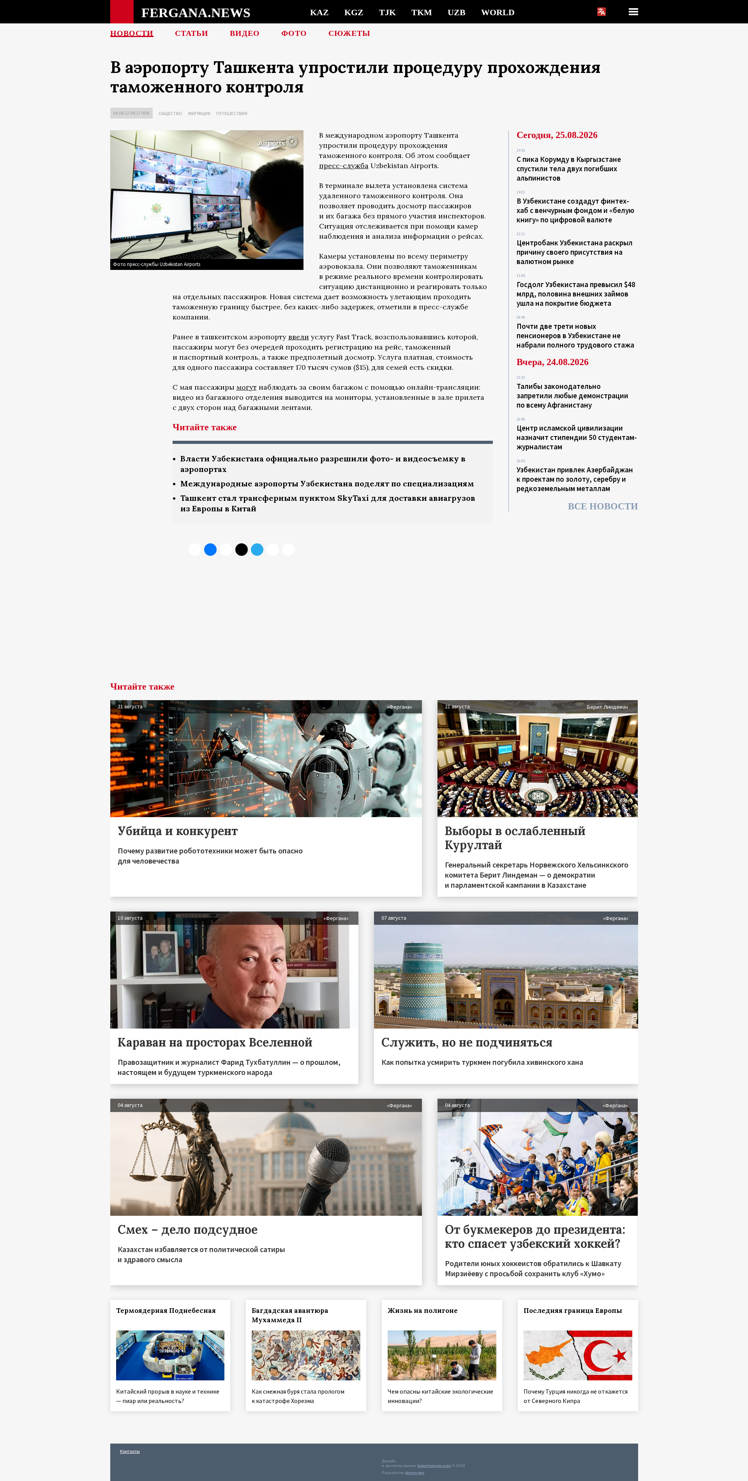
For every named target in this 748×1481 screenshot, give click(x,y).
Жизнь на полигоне (423, 1310)
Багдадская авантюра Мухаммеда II (290, 1315)
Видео (245, 33)
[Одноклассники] (226, 549)
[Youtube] (288, 549)
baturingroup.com (434, 1465)
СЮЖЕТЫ (349, 33)
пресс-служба (344, 165)
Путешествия (231, 113)
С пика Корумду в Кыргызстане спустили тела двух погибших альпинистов (569, 168)
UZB (457, 12)
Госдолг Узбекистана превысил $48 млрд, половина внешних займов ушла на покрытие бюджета (576, 294)
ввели (298, 336)
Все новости (603, 506)
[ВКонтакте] (210, 549)
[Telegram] (257, 549)
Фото (294, 33)
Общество (170, 113)
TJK (387, 12)
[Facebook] (272, 549)
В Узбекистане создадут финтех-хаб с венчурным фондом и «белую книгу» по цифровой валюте (575, 210)
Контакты (130, 1451)
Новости (131, 33)
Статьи (191, 33)
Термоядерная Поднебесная (166, 1310)
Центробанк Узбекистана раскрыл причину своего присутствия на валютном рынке (575, 252)
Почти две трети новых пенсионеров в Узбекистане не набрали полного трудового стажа (575, 335)
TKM (421, 12)
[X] (195, 549)
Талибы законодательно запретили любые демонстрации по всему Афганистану (572, 395)
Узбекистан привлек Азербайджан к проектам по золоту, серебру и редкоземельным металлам (575, 479)
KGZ (353, 12)
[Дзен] (241, 549)
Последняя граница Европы (573, 1310)
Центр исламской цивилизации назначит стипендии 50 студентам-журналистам (577, 437)
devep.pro (414, 1472)
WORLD (498, 12)
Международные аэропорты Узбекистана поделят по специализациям (327, 483)
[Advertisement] (374, 623)
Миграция (199, 113)
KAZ (319, 12)
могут (246, 387)
